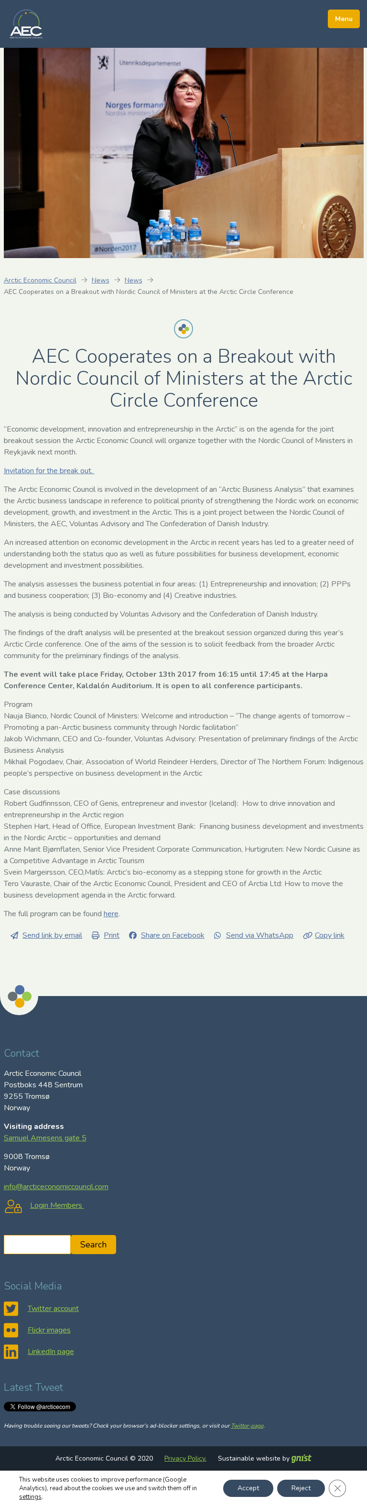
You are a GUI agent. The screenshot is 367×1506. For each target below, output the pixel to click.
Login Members (57, 1205)
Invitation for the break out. (49, 471)
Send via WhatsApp (259, 935)
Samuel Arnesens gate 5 (45, 1138)
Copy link (330, 935)
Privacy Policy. (185, 1458)
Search (93, 1244)
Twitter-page (247, 1426)
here (111, 914)
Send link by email (52, 935)
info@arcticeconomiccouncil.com (56, 1186)
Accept (248, 1488)
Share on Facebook (173, 935)
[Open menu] (344, 19)
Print (111, 935)
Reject (301, 1488)
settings (30, 1497)
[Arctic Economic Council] (26, 23)
